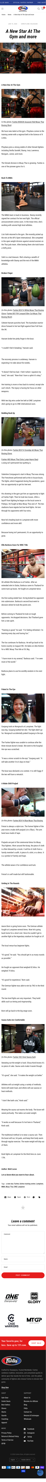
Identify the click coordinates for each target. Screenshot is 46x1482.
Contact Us (28, 1412)
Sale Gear (4, 1398)
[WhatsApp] (34, 1197)
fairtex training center (27, 1184)
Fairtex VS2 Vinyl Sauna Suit (24, 1057)
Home (3, 14)
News (9, 14)
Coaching (4, 1419)
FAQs (26, 1408)
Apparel (4, 1423)
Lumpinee (39, 1184)
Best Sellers (5, 1405)
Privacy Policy (6, 1433)
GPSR (3, 1444)
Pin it (28, 1197)
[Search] (38, 8)
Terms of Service (7, 1440)
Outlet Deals (5, 1401)
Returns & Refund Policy (10, 1436)
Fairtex (16, 1184)
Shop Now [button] (5, 1387)
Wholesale (27, 1419)
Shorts (3, 1412)
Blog (25, 1405)
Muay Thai (9, 1187)
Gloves (3, 1408)
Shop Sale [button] (36, 1343)
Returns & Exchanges (31, 1415)
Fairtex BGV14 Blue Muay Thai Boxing (28, 820)
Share (9, 1197)
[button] (40, 1472)
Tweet (19, 1197)
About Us (27, 1398)
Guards (3, 1415)
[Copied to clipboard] (39, 1197)
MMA (3, 1187)
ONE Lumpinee (19, 1187)
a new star (9, 1184)
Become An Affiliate (31, 1401)
